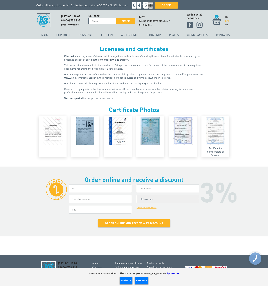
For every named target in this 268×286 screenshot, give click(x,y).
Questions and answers (159, 267)
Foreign (107, 35)
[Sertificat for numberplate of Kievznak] (215, 131)
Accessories (130, 35)
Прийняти (126, 280)
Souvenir (154, 35)
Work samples (197, 35)
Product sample (155, 263)
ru (226, 24)
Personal (86, 35)
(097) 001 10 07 (70, 16)
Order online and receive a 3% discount (134, 223)
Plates (174, 35)
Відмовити (141, 280)
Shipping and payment (127, 267)
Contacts (223, 35)
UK (227, 17)
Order (166, 5)
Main (44, 35)
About (95, 263)
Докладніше (173, 273)
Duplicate (63, 35)
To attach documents (146, 207)
